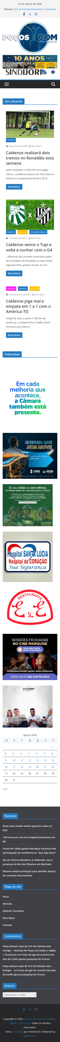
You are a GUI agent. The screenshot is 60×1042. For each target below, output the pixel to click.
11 (21, 760)
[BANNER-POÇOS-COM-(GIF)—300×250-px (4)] (28, 379)
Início (6, 896)
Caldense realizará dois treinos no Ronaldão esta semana (30, 158)
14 (45, 760)
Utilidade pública (38, 232)
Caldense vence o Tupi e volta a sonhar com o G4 (29, 247)
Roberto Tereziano (13, 911)
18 (21, 766)
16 (6, 766)
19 (29, 766)
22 (53, 766)
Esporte (10, 140)
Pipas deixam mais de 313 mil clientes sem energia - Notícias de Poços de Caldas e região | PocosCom (29, 950)
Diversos (11, 288)
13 (37, 760)
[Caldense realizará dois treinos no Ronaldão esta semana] (30, 124)
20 (37, 766)
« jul (5, 788)
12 (29, 760)
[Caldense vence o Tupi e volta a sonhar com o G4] (30, 215)
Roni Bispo (36, 146)
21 (45, 766)
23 (6, 773)
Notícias (22, 232)
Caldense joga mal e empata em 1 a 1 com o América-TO (28, 306)
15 (53, 760)
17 (14, 766)
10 (14, 760)
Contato (7, 925)
